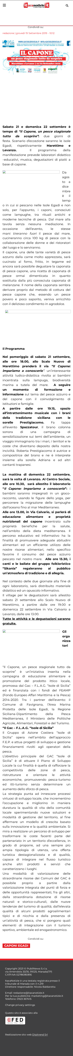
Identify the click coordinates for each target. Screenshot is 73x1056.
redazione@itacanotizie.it (28, 992)
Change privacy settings (20, 1004)
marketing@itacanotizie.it (47, 995)
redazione (8, 33)
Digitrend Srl (40, 1034)
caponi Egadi (16, 946)
